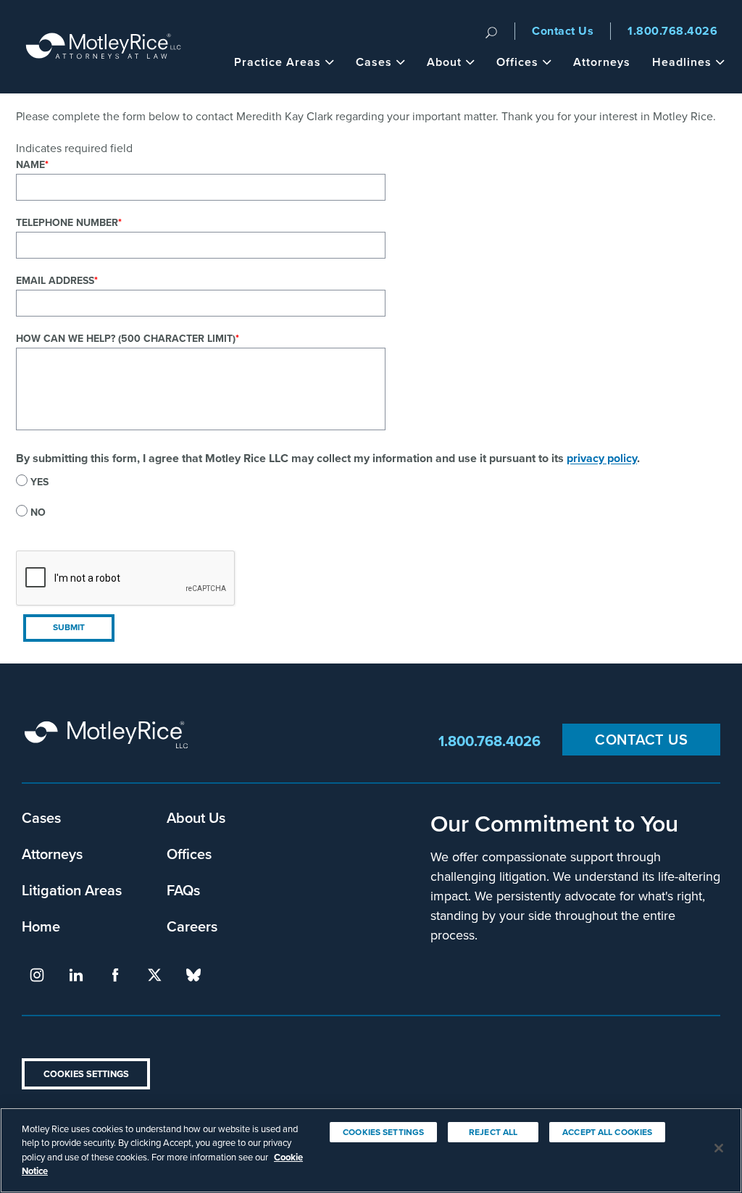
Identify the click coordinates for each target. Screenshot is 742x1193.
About (444, 62)
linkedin (76, 975)
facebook (115, 975)
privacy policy (602, 458)
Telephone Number (67, 222)
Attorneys (601, 62)
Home (41, 926)
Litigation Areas (72, 889)
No (38, 512)
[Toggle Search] (491, 31)
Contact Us (562, 30)
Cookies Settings (86, 1074)
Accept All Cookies (607, 1132)
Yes (39, 482)
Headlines (682, 62)
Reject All (493, 1132)
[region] (371, 1150)
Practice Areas (277, 62)
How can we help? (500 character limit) (125, 338)
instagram (37, 975)
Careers (192, 926)
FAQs (183, 889)
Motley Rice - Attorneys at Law (103, 46)
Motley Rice (109, 741)
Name (30, 164)
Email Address (55, 280)
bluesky (193, 975)
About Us (196, 817)
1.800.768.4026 (672, 30)
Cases (374, 62)
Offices (517, 62)
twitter (154, 975)
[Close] (719, 1148)
